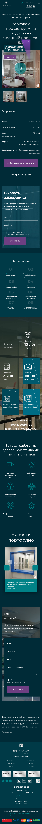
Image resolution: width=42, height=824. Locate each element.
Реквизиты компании (21, 756)
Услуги (31, 763)
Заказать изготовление (22, 163)
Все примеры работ (21, 175)
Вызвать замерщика (33, 774)
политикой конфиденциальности (16, 233)
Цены (11, 766)
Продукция (30, 761)
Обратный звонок (18, 774)
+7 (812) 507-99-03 (29, 3)
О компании (11, 761)
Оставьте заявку (11, 274)
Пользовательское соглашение (21, 816)
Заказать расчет (6, 774)
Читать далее (7, 732)
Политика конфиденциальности (21, 813)
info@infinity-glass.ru (21, 796)
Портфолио (11, 763)
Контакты (31, 766)
